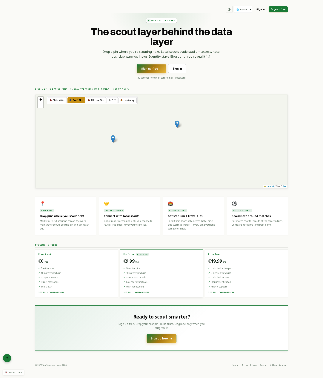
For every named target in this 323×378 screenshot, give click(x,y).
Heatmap (129, 100)
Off (114, 100)
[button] (113, 139)
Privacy (253, 365)
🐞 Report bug (13, 372)
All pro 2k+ (97, 100)
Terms (245, 365)
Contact (263, 365)
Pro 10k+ (78, 100)
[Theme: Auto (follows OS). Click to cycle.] (229, 9)
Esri (285, 186)
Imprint (235, 365)
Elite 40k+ (59, 100)
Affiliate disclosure (279, 365)
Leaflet (270, 186)
